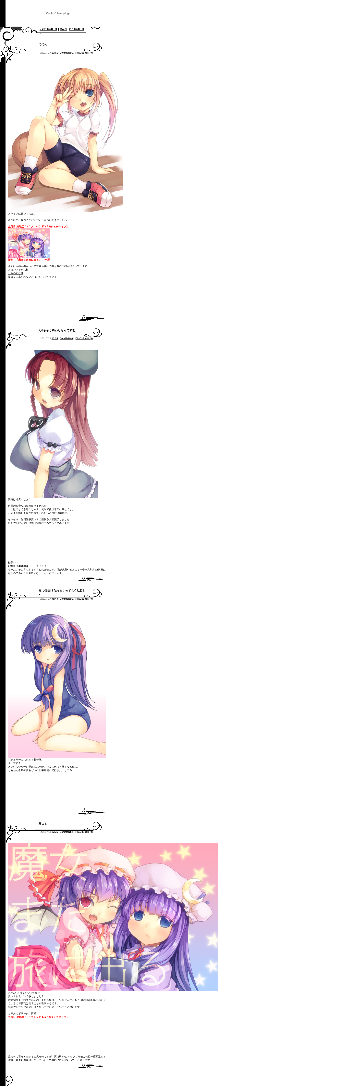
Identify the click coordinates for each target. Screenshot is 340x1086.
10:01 (55, 52)
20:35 (55, 338)
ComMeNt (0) (67, 338)
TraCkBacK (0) (84, 52)
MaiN (63, 29)
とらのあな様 (15, 273)
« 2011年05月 (48, 29)
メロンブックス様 (18, 269)
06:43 (55, 598)
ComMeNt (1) (67, 52)
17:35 (55, 832)
